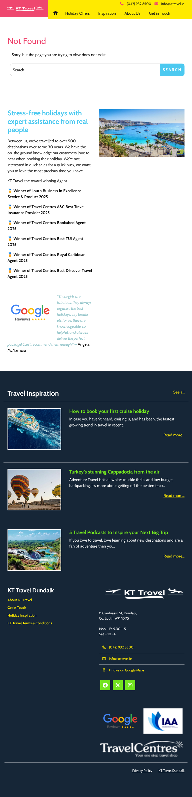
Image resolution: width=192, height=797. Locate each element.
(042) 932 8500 (139, 3)
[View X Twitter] (118, 685)
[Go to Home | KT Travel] (24, 8)
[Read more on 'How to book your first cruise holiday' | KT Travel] (34, 429)
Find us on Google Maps (126, 670)
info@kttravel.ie (172, 3)
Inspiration (107, 13)
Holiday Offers (77, 13)
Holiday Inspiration (22, 615)
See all (178, 392)
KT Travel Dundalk (56, 13)
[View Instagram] (130, 685)
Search (172, 69)
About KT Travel (20, 600)
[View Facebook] (105, 685)
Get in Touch (159, 13)
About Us (132, 13)
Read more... (174, 435)
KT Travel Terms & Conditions (30, 623)
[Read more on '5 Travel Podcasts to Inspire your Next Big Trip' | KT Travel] (34, 550)
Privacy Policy (142, 770)
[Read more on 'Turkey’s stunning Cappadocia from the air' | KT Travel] (34, 489)
